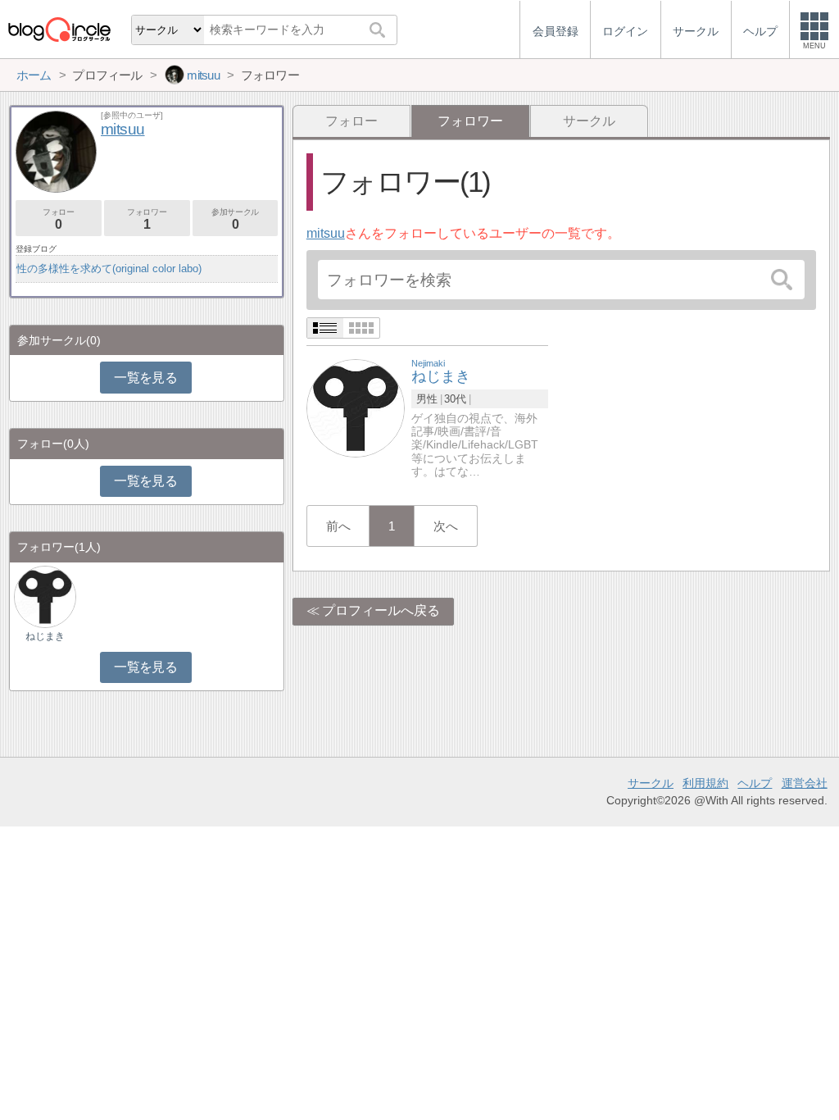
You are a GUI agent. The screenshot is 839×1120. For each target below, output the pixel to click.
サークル (589, 121)
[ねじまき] (355, 407)
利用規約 (705, 783)
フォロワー (146, 219)
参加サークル (235, 219)
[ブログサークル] (59, 29)
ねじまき (45, 636)
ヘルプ (754, 783)
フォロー (351, 121)
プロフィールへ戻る (381, 610)
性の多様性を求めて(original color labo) (109, 268)
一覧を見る (145, 378)
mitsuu (325, 233)
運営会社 (805, 783)
